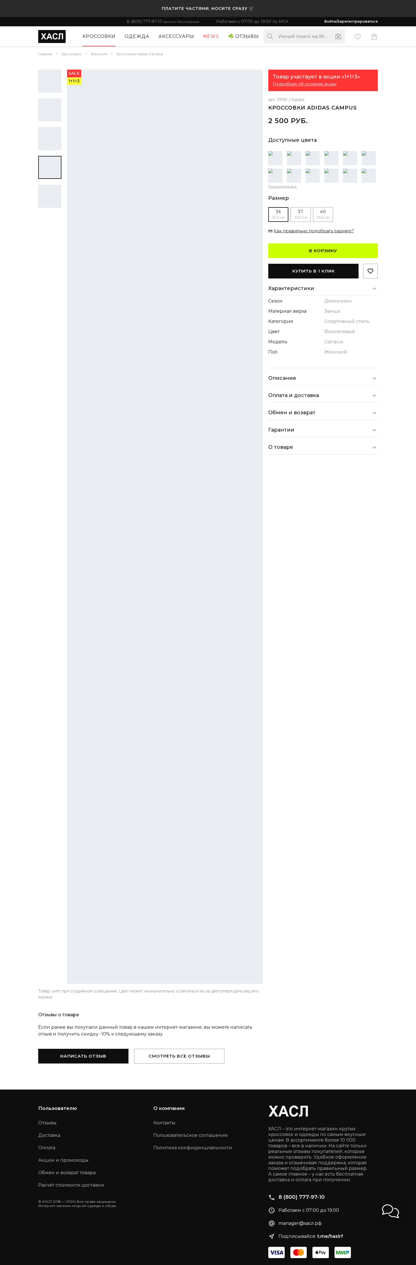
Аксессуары (176, 36)
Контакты (164, 1122)
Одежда (137, 36)
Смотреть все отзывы (179, 1056)
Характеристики (291, 288)
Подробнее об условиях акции (304, 84)
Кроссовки (99, 36)
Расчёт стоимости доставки (71, 1185)
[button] (390, 1211)
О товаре (280, 447)
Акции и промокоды (63, 1160)
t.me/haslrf (330, 1236)
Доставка (49, 1135)
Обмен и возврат (292, 412)
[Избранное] (357, 36)
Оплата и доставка (293, 395)
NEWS (211, 36)
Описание (282, 378)
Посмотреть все (282, 186)
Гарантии (281, 430)
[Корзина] (374, 36)
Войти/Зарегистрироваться (351, 21)
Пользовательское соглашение (190, 1135)
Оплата (46, 1147)
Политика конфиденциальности (192, 1147)
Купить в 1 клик (313, 271)
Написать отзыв (83, 1056)
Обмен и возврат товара (67, 1172)
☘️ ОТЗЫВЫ (243, 36)
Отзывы (47, 1122)
